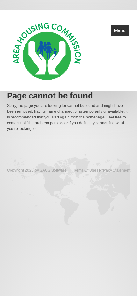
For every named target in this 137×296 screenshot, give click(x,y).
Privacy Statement (114, 170)
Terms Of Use (84, 170)
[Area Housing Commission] (47, 50)
